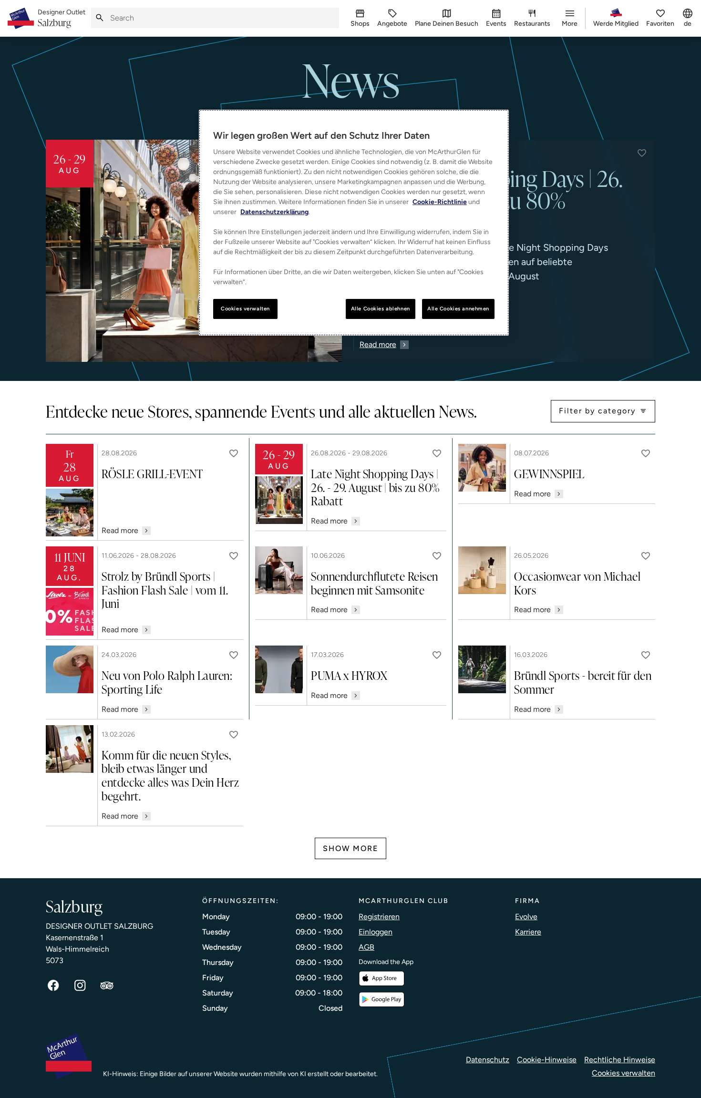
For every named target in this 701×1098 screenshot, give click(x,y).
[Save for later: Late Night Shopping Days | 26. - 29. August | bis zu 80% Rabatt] (437, 453)
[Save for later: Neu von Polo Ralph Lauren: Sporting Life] (233, 655)
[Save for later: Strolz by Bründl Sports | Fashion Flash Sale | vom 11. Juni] (233, 556)
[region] (354, 223)
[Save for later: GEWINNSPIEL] (645, 453)
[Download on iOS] (381, 978)
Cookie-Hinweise (547, 1059)
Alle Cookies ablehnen (380, 308)
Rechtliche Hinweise (619, 1059)
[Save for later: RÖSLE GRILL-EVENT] (233, 453)
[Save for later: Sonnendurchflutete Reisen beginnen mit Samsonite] (437, 556)
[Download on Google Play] (381, 999)
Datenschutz (487, 1059)
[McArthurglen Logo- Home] (21, 18)
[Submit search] (99, 18)
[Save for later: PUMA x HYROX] (437, 655)
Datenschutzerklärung (274, 212)
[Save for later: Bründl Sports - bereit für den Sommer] (645, 655)
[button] (642, 153)
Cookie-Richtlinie (439, 202)
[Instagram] (80, 985)
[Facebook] (53, 985)
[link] (61, 18)
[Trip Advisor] (106, 985)
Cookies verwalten (623, 1072)
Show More (350, 848)
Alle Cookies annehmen (458, 308)
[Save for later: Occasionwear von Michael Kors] (645, 556)
